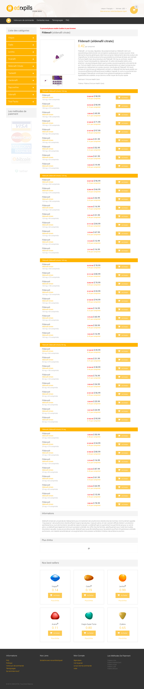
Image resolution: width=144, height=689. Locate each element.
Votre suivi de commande (24, 20)
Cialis (89, 586)
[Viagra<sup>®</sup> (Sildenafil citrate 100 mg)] (55, 578)
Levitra (122, 586)
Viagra (55, 586)
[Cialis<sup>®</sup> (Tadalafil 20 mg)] (89, 578)
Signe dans (77, 660)
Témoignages (57, 20)
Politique (9, 663)
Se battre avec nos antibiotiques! (51, 660)
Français (109, 8)
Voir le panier (78, 663)
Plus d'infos (55, 600)
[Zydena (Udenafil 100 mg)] (123, 615)
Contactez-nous (43, 20)
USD (123, 8)
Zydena (123, 624)
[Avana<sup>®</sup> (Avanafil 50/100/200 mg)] (55, 615)
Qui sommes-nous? (12, 671)
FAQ (67, 20)
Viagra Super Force (88, 624)
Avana (55, 624)
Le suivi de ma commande (83, 666)
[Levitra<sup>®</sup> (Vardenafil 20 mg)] (123, 578)
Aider (75, 668)
